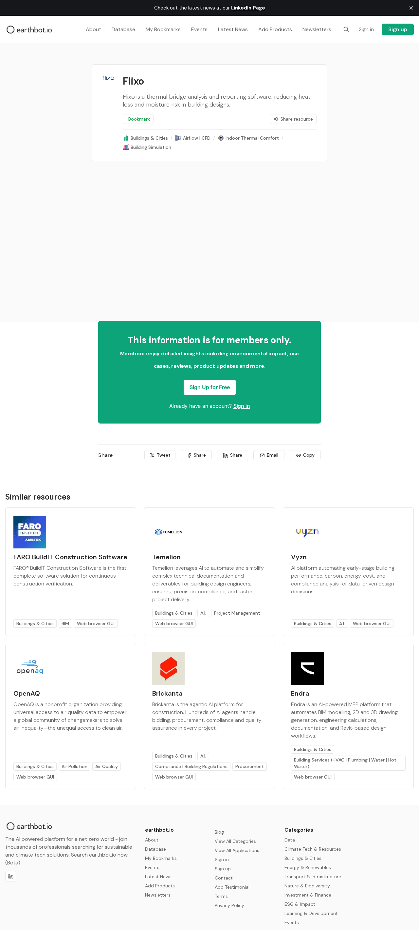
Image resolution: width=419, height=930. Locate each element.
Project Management (237, 613)
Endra (300, 693)
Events (291, 922)
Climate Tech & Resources (312, 849)
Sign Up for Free (210, 387)
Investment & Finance (307, 895)
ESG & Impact (299, 904)
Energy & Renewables (307, 867)
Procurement (249, 766)
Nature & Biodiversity (307, 886)
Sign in (241, 406)
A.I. (203, 613)
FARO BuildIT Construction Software (70, 557)
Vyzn (299, 557)
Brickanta (167, 693)
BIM (65, 623)
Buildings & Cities (35, 623)
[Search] (346, 29)
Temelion (166, 557)
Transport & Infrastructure (312, 877)
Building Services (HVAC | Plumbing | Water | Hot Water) (345, 763)
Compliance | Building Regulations (191, 766)
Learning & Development (311, 913)
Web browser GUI (96, 623)
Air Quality (106, 766)
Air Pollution (74, 766)
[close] (411, 8)
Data (289, 840)
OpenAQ (26, 693)
